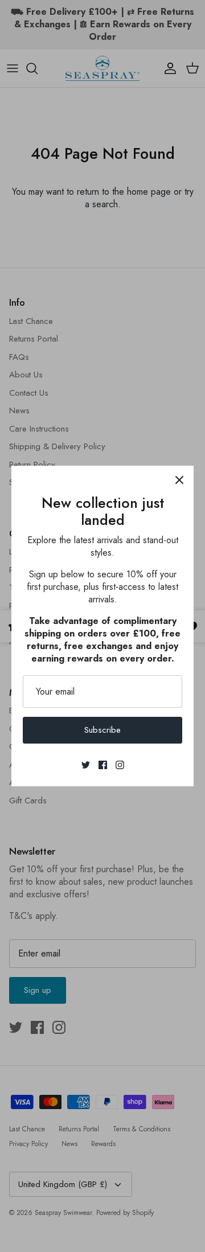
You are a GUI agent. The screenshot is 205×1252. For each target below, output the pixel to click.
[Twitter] (85, 765)
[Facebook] (103, 765)
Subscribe (102, 730)
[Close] (179, 479)
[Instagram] (120, 765)
